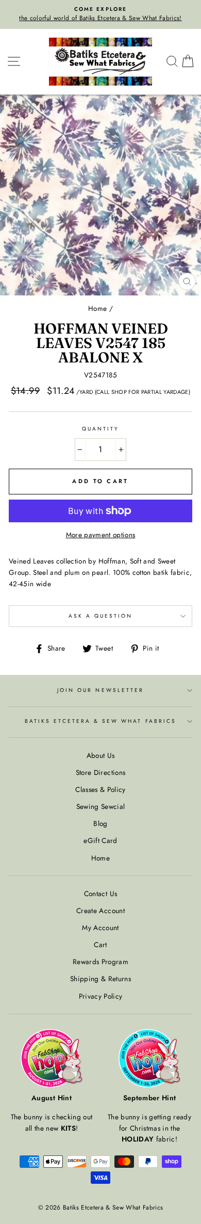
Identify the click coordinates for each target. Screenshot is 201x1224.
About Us (101, 755)
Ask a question (101, 616)
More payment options (101, 535)
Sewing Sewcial (100, 806)
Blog (100, 823)
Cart (100, 944)
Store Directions (100, 772)
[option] (100, 14)
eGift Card (100, 840)
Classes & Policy (100, 789)
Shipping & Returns (100, 978)
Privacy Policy (101, 996)
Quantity (100, 429)
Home (97, 308)
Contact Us (100, 893)
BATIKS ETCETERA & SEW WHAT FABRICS (100, 721)
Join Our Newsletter (100, 690)
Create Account (100, 910)
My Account (100, 927)
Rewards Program (100, 961)
